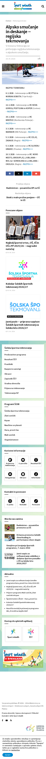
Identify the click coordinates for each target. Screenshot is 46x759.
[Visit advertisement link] (23, 659)
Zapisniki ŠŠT (10, 379)
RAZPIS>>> (11, 99)
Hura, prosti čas (11, 430)
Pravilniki (8, 364)
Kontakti (5, 716)
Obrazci (7, 374)
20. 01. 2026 (10, 59)
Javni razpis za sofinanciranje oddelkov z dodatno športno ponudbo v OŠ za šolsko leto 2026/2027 (28, 559)
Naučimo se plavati (13, 425)
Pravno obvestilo (8, 713)
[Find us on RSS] (11, 720)
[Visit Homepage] (23, 6)
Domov (8, 21)
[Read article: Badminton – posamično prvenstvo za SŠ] (9, 527)
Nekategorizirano (19, 21)
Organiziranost (11, 440)
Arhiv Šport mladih (16, 716)
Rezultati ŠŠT (10, 359)
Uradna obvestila (12, 383)
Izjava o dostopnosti (23, 713)
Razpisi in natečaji (12, 369)
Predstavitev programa (15, 355)
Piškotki (35, 713)
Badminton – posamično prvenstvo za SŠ (28, 526)
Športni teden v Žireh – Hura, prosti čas (21, 599)
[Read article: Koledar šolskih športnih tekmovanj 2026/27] (23, 269)
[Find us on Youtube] (7, 720)
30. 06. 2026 (11, 290)
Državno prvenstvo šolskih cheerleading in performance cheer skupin (29, 537)
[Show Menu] (3, 6)
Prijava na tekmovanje (14, 388)
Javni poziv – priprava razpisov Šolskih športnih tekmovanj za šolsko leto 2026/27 (23, 324)
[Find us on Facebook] (2, 720)
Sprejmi (7, 755)
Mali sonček (9, 435)
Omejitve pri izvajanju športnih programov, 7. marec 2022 (20, 546)
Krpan (7, 420)
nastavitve (15, 750)
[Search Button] (43, 6)
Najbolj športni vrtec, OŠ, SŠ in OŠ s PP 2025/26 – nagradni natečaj (22, 246)
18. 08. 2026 (11, 252)
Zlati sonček (9, 416)
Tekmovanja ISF (11, 393)
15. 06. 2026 (11, 331)
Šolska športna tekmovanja (19, 278)
